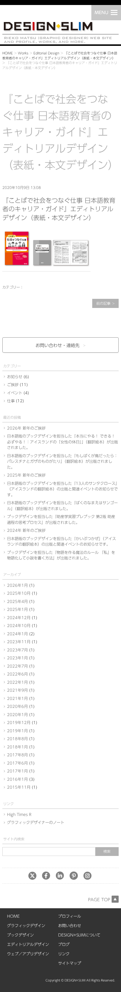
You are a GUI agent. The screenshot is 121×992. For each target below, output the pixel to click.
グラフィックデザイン (26, 926)
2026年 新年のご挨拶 (26, 428)
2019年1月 (17, 731)
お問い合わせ (69, 926)
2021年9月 (17, 690)
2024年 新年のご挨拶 (26, 530)
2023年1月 (17, 658)
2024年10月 (19, 626)
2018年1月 (17, 747)
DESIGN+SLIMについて (79, 935)
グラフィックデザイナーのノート (35, 823)
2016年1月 (17, 779)
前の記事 (103, 303)
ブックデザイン (20, 935)
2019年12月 (19, 723)
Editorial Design (46, 53)
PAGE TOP (99, 900)
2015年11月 (19, 787)
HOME (7, 53)
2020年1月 (17, 715)
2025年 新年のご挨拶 (26, 475)
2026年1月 (17, 585)
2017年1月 (17, 771)
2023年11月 (19, 642)
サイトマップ (69, 963)
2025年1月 (17, 609)
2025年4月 (17, 602)
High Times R (19, 815)
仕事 (11, 401)
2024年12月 (19, 618)
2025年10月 (19, 593)
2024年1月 (17, 634)
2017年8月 (17, 755)
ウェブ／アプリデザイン (28, 954)
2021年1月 (17, 699)
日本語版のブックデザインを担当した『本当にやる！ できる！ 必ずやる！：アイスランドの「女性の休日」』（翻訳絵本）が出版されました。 (62, 442)
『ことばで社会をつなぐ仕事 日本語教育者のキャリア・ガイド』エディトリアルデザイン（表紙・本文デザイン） (58, 209)
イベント (14, 393)
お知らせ (14, 377)
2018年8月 (17, 739)
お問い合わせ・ (58, 345)
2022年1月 (17, 682)
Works (23, 53)
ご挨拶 (13, 385)
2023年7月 (17, 650)
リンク (64, 954)
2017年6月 (17, 763)
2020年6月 (17, 706)
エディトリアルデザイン (28, 944)
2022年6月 (17, 674)
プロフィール (69, 916)
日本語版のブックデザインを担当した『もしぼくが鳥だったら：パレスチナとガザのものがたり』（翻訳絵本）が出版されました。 (62, 461)
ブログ (64, 944)
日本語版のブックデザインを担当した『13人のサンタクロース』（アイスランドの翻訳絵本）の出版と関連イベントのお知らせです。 (62, 489)
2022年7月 (17, 666)
